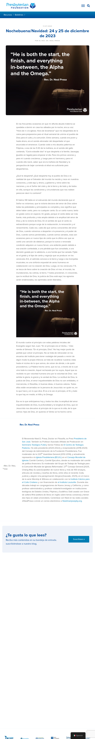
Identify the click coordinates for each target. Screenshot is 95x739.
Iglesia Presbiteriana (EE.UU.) (49, 457)
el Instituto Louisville (67, 482)
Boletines (19, 15)
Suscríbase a (79, 539)
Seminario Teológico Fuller (34, 445)
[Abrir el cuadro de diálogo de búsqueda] (88, 6)
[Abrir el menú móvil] (82, 6)
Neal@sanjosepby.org (72, 501)
